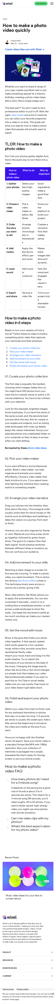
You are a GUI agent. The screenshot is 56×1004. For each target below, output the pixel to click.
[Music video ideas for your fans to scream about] (28, 876)
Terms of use (8, 989)
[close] (53, 993)
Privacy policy (23, 989)
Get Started (41, 3)
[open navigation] (51, 3)
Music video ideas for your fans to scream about (24, 897)
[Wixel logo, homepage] (8, 3)
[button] (28, 781)
